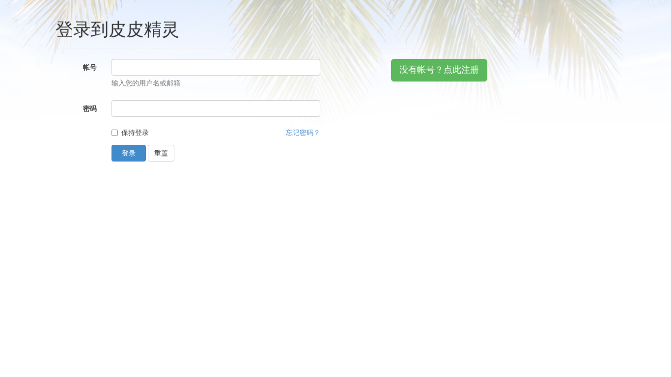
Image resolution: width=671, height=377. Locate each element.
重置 (161, 153)
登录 (129, 153)
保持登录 (135, 132)
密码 (90, 108)
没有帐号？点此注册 (439, 70)
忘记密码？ (303, 132)
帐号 (90, 67)
